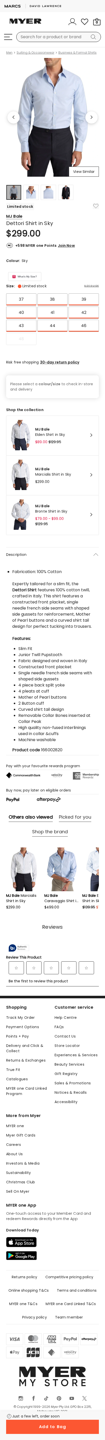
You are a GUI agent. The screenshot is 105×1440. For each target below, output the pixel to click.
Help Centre (66, 1017)
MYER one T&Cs (23, 1303)
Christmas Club (20, 1182)
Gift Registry (66, 1073)
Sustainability (18, 1172)
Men (9, 52)
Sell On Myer (17, 1191)
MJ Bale (14, 216)
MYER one (15, 1125)
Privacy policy (34, 1317)
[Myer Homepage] (25, 24)
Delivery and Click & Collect (24, 1048)
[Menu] (8, 37)
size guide (91, 285)
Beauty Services (69, 1064)
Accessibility (66, 1101)
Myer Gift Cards (20, 1135)
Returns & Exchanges (26, 1060)
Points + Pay (17, 1036)
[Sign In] (72, 22)
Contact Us (65, 1036)
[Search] (94, 37)
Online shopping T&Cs (28, 1290)
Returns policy (24, 1277)
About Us (14, 1154)
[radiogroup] (52, 319)
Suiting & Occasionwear (35, 52)
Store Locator (67, 1045)
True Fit (13, 1069)
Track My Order (20, 1017)
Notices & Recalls (71, 1092)
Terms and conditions (77, 1290)
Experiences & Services (76, 1055)
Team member (69, 1317)
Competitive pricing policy (69, 1277)
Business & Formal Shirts (77, 52)
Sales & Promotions (73, 1083)
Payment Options (22, 1026)
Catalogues (17, 1079)
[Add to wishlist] (96, 206)
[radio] (21, 299)
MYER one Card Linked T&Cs (71, 1303)
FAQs (59, 1026)
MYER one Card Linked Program (26, 1091)
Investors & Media (23, 1163)
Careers (13, 1144)
